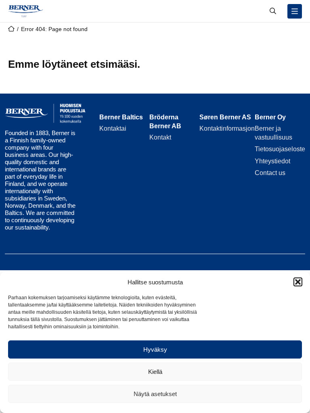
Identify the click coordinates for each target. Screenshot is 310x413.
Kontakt (160, 137)
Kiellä (155, 371)
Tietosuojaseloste (280, 149)
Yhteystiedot (272, 161)
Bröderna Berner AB (165, 121)
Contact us (270, 172)
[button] (298, 282)
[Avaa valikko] (294, 11)
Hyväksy (155, 349)
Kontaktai (112, 128)
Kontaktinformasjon (227, 128)
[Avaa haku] (273, 11)
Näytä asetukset (155, 393)
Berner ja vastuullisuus (273, 133)
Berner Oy (270, 117)
